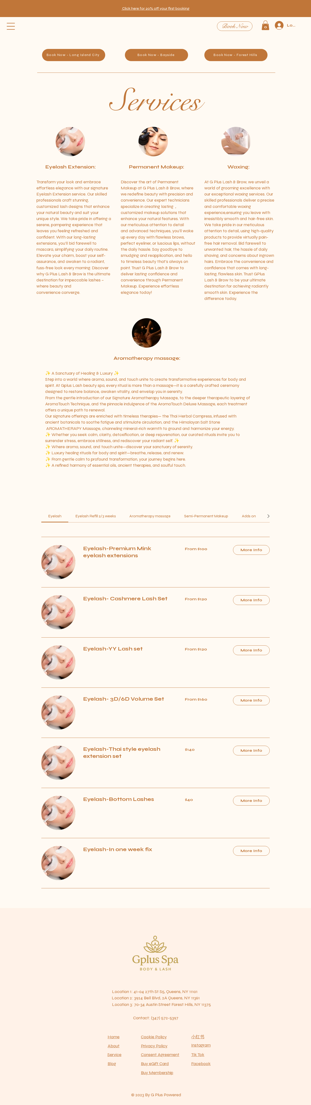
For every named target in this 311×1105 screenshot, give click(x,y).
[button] (155, 8)
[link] (54, 516)
